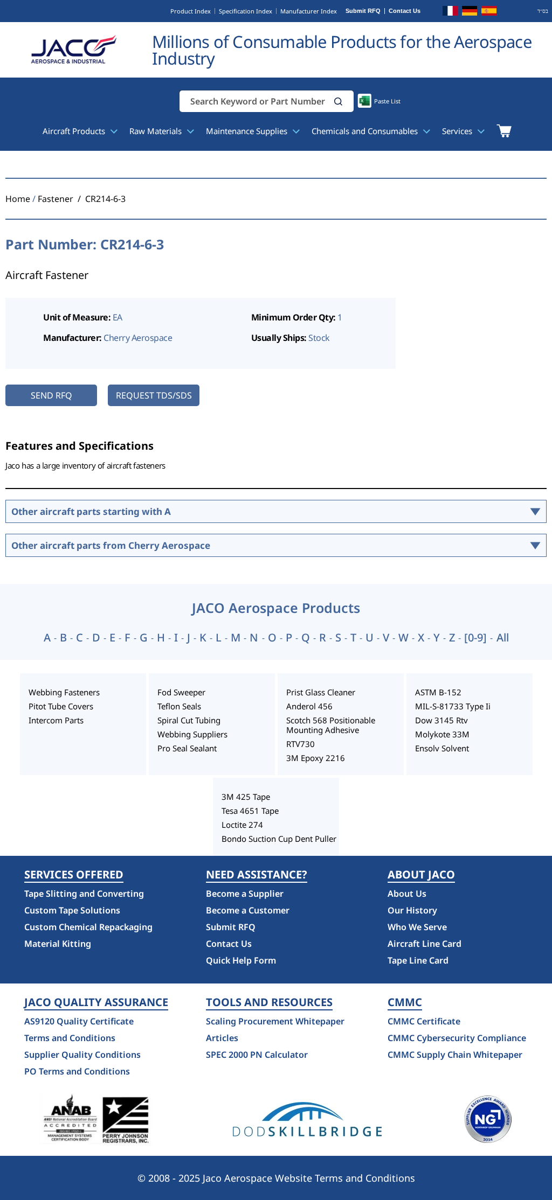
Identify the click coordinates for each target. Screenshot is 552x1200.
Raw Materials (156, 130)
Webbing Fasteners (64, 692)
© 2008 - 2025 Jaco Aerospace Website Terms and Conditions (276, 1177)
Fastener (55, 199)
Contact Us (404, 11)
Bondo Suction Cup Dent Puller (279, 838)
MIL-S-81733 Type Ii (453, 706)
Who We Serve (417, 927)
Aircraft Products (75, 130)
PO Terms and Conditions (77, 1071)
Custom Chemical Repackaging (88, 927)
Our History (412, 910)
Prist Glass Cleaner (320, 692)
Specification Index (245, 11)
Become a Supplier (245, 893)
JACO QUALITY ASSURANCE (96, 1002)
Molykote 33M (442, 734)
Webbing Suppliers (192, 734)
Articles (222, 1038)
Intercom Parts (56, 720)
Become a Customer (247, 910)
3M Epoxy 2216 (315, 757)
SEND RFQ (51, 395)
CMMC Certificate (424, 1021)
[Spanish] (489, 12)
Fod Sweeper (181, 692)
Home (17, 199)
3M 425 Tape (246, 796)
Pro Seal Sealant (187, 748)
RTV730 (300, 743)
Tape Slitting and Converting (84, 893)
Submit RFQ (363, 11)
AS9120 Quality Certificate (79, 1021)
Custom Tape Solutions (72, 910)
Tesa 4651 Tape (250, 810)
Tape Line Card (418, 960)
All (502, 637)
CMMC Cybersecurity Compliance (457, 1038)
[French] (450, 12)
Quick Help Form (241, 960)
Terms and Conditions (69, 1038)
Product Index (190, 11)
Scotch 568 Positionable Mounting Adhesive (330, 725)
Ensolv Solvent (442, 748)
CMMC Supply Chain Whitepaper (455, 1055)
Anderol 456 (309, 706)
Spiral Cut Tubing (188, 720)
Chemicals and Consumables (366, 130)
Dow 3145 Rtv (441, 720)
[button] (338, 101)
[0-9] (475, 637)
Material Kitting (57, 944)
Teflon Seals (179, 706)
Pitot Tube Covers (61, 706)
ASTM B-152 (438, 692)
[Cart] (503, 130)
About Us (407, 893)
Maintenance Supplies (247, 130)
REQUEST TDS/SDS (154, 395)
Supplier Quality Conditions (82, 1055)
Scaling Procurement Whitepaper (275, 1021)
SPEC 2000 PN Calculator (257, 1055)
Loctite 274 (242, 824)
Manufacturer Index (308, 11)
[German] (469, 12)
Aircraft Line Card (424, 944)
